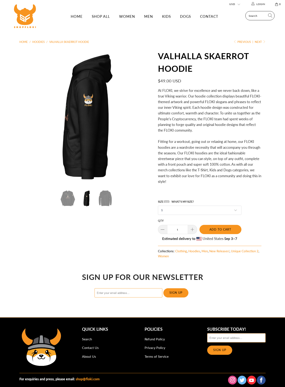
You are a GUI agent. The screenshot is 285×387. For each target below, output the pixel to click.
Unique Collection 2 (245, 251)
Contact (209, 16)
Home (77, 16)
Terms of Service (157, 356)
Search (87, 339)
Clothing (181, 251)
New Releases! (219, 251)
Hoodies (194, 251)
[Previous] (26, 116)
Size (176, 201)
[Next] (146, 116)
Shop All (101, 16)
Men (148, 16)
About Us (89, 356)
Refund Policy (155, 339)
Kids (166, 16)
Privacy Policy (155, 348)
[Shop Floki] (25, 20)
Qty (161, 220)
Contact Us (90, 348)
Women (127, 16)
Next (258, 42)
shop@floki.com (88, 379)
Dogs (185, 16)
